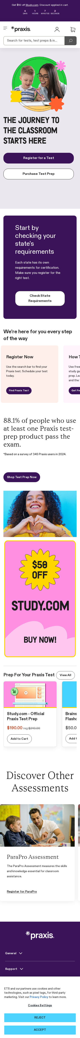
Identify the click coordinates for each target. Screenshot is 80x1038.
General (11, 953)
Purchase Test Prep (39, 174)
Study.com (32, 5)
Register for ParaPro (22, 891)
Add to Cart (19, 738)
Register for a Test (38, 158)
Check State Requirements (40, 298)
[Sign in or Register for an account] (57, 29)
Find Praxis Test (19, 390)
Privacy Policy (39, 997)
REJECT (40, 1017)
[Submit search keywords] (71, 40)
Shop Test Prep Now (21, 477)
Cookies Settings (40, 1005)
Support (11, 969)
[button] (73, 30)
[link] (30, 703)
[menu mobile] (5, 29)
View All (65, 675)
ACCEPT (40, 1030)
